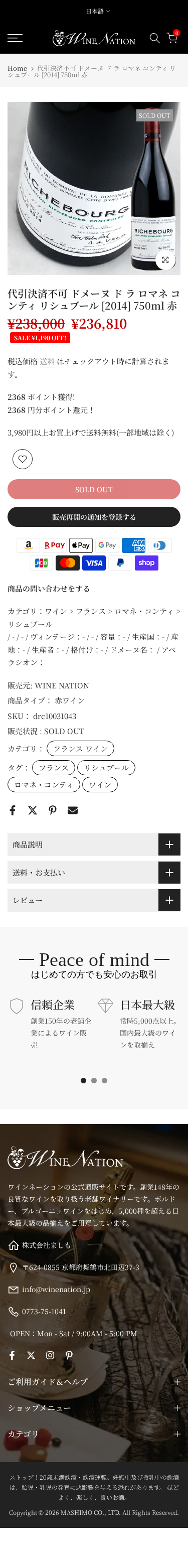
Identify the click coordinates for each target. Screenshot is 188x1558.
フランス (54, 767)
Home (17, 68)
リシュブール (106, 767)
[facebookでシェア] (13, 810)
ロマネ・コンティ (44, 784)
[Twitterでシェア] (33, 810)
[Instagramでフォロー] (50, 1355)
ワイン (100, 784)
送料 (47, 361)
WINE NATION (62, 685)
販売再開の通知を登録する (94, 517)
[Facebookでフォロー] (12, 1355)
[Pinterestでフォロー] (69, 1355)
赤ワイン (70, 700)
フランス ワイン (80, 748)
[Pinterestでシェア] (53, 810)
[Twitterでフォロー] (31, 1355)
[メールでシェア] (73, 810)
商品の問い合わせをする (49, 588)
